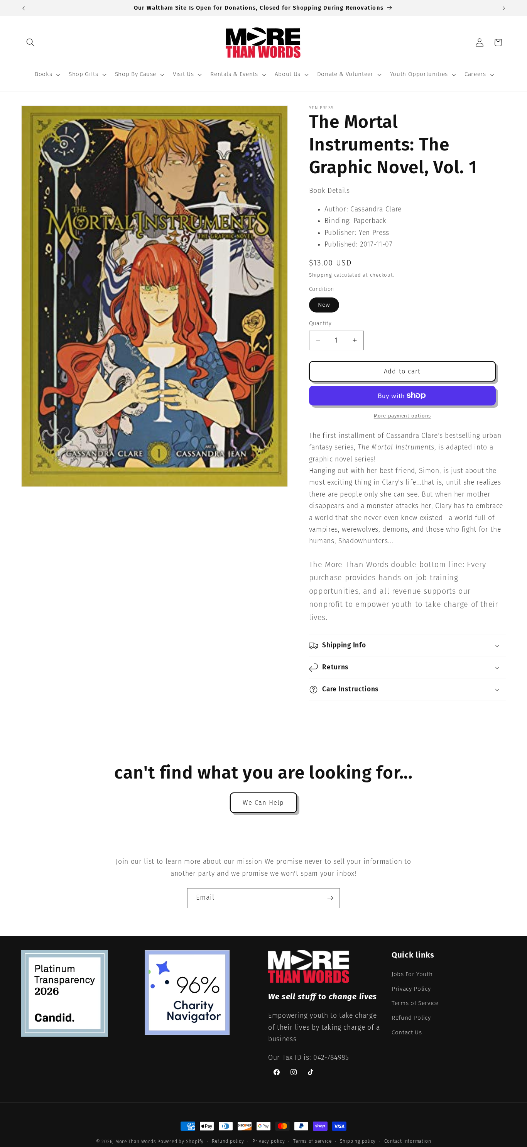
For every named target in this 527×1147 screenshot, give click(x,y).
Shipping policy (358, 1141)
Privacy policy (268, 1141)
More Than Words (136, 1141)
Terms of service (312, 1141)
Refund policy (228, 1141)
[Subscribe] (330, 898)
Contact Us (407, 1032)
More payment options (402, 416)
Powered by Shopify (180, 1141)
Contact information (407, 1141)
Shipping (320, 275)
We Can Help (263, 802)
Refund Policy (411, 1017)
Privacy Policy (411, 988)
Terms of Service (415, 1003)
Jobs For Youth (412, 974)
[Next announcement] (503, 8)
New (324, 304)
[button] (30, 42)
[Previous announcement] (23, 8)
